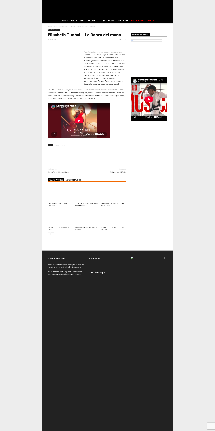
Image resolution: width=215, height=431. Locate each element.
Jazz (82, 20)
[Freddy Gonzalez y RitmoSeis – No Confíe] (113, 217)
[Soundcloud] (157, 1)
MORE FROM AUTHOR (73, 180)
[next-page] (52, 234)
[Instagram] (153, 1)
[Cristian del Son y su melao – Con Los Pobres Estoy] (86, 193)
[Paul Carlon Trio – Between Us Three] (60, 217)
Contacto (122, 20)
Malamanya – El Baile (118, 172)
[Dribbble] (140, 1)
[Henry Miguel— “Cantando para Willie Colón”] (113, 193)
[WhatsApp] (165, 1)
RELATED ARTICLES (56, 180)
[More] (70, 44)
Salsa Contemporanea (61, 27)
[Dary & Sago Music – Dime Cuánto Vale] (60, 193)
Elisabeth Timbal (60, 145)
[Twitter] (161, 1)
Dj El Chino (108, 20)
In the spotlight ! (142, 20)
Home (64, 20)
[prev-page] (49, 234)
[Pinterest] (60, 44)
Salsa (74, 20)
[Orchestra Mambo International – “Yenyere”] (86, 217)
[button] (164, 21)
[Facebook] (145, 1)
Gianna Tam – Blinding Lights (58, 172)
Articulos (93, 20)
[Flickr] (149, 1)
